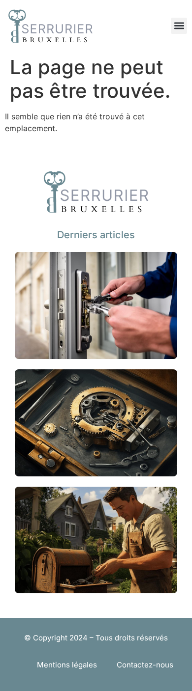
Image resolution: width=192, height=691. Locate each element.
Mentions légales (67, 664)
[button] (179, 26)
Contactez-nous (145, 664)
